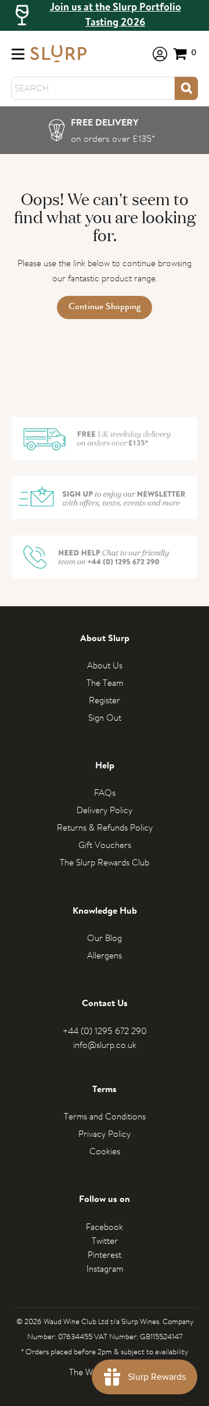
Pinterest (104, 1254)
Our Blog (104, 938)
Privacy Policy (104, 1134)
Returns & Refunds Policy (105, 827)
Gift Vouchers (104, 845)
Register (104, 700)
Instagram (105, 1268)
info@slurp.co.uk (104, 1045)
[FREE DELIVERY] (105, 130)
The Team (105, 683)
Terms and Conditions (105, 1116)
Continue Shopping (104, 307)
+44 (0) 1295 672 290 (105, 1031)
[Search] (186, 88)
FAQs (105, 792)
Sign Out (104, 717)
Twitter (105, 1241)
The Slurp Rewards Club (104, 862)
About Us (104, 665)
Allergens (104, 955)
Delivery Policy (104, 810)
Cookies (104, 1151)
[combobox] (93, 88)
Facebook (104, 1227)
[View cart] (185, 53)
